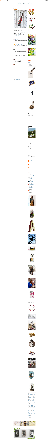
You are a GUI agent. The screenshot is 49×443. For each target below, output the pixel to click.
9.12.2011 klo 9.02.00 (18, 39)
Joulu (17, 35)
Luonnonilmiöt (31, 401)
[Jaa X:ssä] (22, 34)
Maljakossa (34, 403)
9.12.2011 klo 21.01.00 (19, 64)
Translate (33, 157)
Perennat (31, 406)
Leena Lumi (30, 161)
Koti (34, 399)
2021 (29, 143)
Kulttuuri (33, 400)
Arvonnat (31, 394)
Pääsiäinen (32, 408)
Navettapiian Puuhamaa (31, 184)
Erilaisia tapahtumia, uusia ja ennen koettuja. (32, 169)
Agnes (28, 394)
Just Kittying (30, 160)
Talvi (28, 412)
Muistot (29, 404)
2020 (29, 144)
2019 (29, 145)
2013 (29, 151)
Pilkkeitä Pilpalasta (31, 181)
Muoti (31, 404)
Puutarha (34, 407)
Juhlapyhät (31, 396)
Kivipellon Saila (30, 172)
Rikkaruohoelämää (31, 166)
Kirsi (15, 39)
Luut (30, 402)
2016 (29, 148)
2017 (29, 147)
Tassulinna (30, 164)
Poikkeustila (30, 407)
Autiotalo (34, 394)
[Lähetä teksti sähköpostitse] (20, 34)
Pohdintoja (34, 406)
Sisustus (34, 411)
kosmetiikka (32, 399)
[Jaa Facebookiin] (23, 34)
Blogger (33, 417)
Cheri (15, 64)
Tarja (15, 44)
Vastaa (16, 42)
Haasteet (29, 395)
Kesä (33, 397)
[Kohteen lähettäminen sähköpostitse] (21, 34)
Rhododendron (29, 410)
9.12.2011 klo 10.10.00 (19, 44)
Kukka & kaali (30, 190)
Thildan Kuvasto (30, 163)
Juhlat (35, 396)
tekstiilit (29, 413)
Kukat (29, 400)
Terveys (31, 413)
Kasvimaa (30, 397)
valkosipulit (29, 415)
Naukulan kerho (30, 167)
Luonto (35, 401)
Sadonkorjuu (33, 410)
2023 (29, 141)
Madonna (31, 403)
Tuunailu (29, 414)
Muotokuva (34, 404)
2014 (29, 150)
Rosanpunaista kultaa (31, 187)
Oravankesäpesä (30, 191)
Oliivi (28, 406)
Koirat (29, 399)
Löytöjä (19, 35)
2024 (29, 140)
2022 (29, 142)
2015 (29, 149)
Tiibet (34, 413)
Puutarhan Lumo (30, 178)
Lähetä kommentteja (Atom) (18, 79)
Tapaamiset (33, 412)
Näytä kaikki (34, 175)
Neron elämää (30, 405)
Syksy (30, 411)
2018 (29, 146)
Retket (29, 409)
